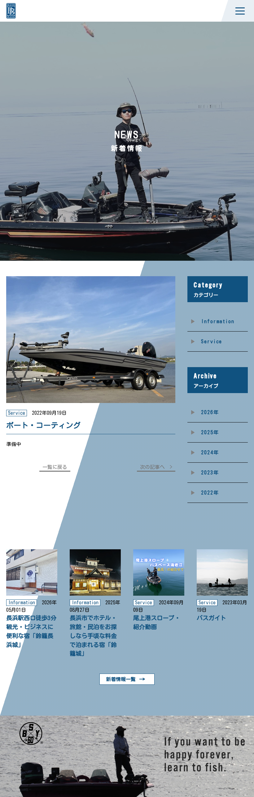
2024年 (210, 452)
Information (217, 321)
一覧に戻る (54, 467)
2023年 (210, 472)
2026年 (210, 412)
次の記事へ (152, 467)
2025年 (210, 432)
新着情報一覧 (121, 679)
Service (211, 341)
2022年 (210, 492)
